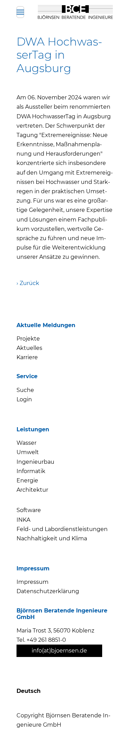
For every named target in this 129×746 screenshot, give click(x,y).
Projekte (28, 338)
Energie (27, 480)
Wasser (26, 443)
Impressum (33, 582)
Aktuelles (29, 348)
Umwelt (28, 452)
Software (29, 510)
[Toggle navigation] (20, 12)
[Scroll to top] (111, 728)
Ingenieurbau (35, 462)
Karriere (27, 357)
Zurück (29, 283)
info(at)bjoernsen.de (59, 650)
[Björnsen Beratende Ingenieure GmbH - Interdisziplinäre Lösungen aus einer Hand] (75, 12)
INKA (23, 520)
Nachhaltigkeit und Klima (52, 538)
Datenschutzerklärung (48, 591)
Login (24, 399)
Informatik (31, 471)
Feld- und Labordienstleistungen (62, 529)
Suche (25, 390)
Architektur (32, 490)
